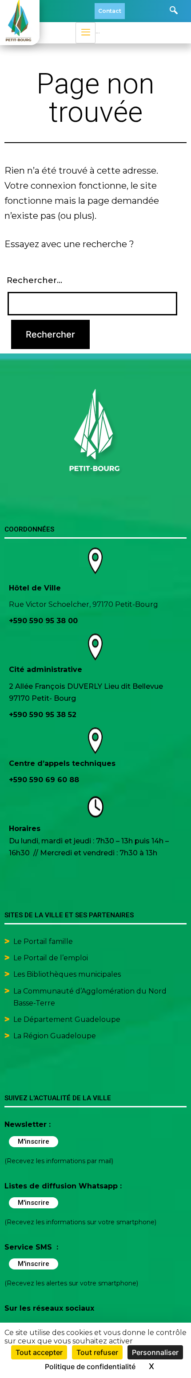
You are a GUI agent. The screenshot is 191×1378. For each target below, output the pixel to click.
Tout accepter (39, 1352)
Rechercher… (34, 280)
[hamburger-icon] (86, 32)
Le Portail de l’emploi (50, 958)
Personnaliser (155, 1352)
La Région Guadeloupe (54, 1036)
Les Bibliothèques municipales (67, 974)
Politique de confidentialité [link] (90, 1366)
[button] (174, 11)
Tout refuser (97, 1352)
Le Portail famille (44, 941)
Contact (109, 11)
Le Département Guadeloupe (66, 1019)
